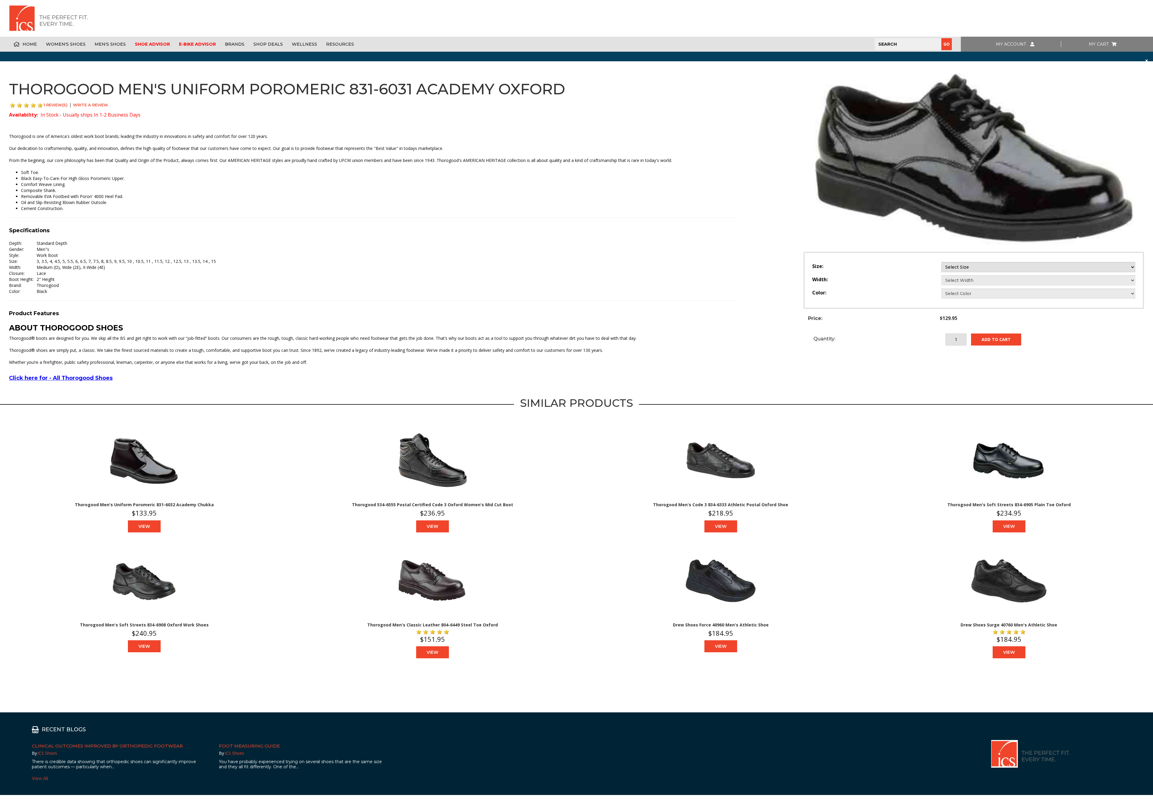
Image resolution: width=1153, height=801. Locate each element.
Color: (819, 292)
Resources (340, 44)
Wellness (304, 44)
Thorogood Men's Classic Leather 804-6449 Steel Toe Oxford (432, 625)
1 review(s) (56, 104)
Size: (817, 266)
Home (30, 44)
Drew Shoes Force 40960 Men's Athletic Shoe (721, 625)
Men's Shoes (110, 44)
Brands (234, 44)
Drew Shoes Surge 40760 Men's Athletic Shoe (1009, 625)
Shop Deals (268, 44)
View (144, 526)
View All (40, 778)
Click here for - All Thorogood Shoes (61, 378)
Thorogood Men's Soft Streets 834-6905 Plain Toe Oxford (1009, 504)
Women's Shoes (66, 44)
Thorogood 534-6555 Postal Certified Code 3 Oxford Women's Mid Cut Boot (432, 504)
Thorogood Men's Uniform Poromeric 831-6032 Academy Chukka (144, 504)
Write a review (90, 104)
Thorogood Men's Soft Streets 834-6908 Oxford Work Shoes (144, 625)
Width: (820, 279)
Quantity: (824, 339)
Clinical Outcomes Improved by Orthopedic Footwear (107, 746)
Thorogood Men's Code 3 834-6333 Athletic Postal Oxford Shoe (720, 504)
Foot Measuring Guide (249, 746)
